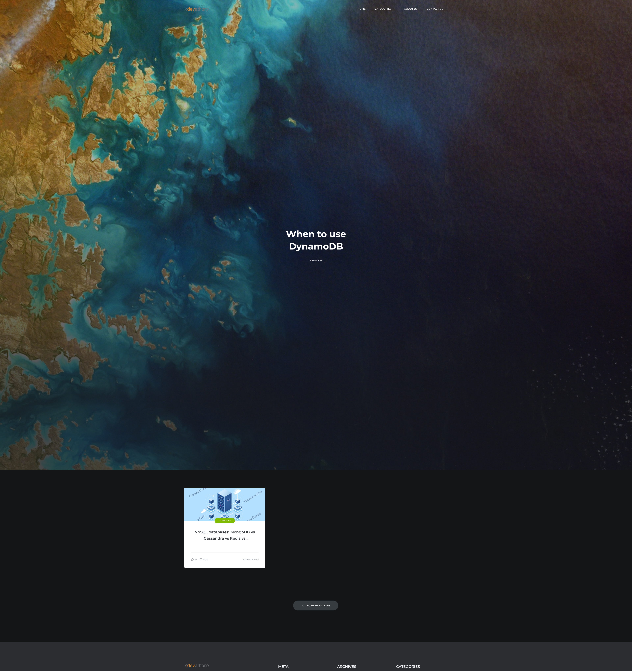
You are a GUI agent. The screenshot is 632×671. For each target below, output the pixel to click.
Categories (383, 8)
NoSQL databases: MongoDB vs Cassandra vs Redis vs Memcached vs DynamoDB (225, 535)
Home (361, 8)
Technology (225, 521)
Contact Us (435, 8)
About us (410, 8)
